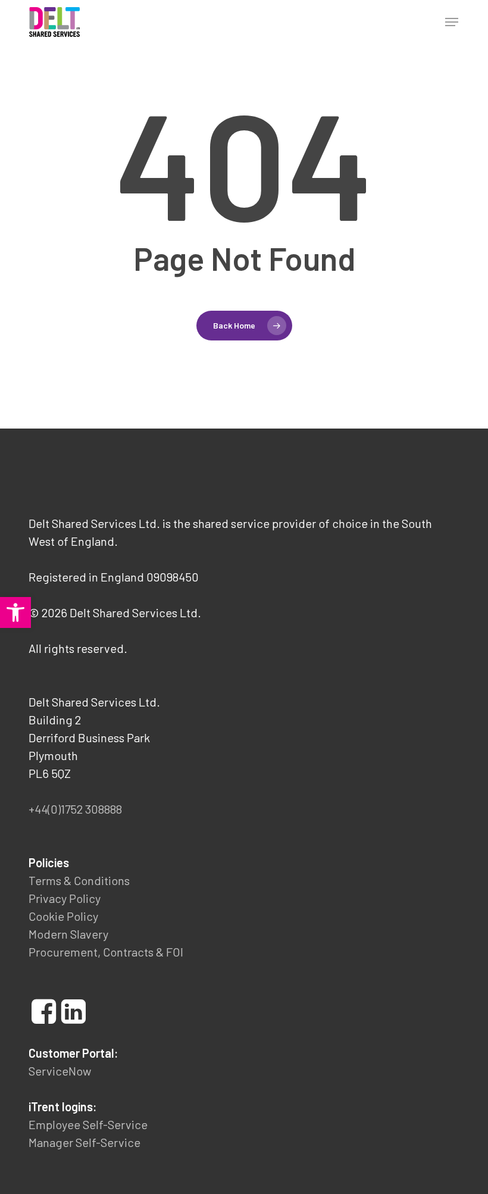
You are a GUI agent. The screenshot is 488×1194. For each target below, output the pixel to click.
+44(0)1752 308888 (75, 809)
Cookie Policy (63, 916)
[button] (451, 22)
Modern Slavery (68, 934)
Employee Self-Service (88, 1124)
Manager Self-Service (84, 1142)
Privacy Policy (65, 898)
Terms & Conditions (79, 880)
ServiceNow (60, 1071)
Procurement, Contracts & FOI (106, 952)
